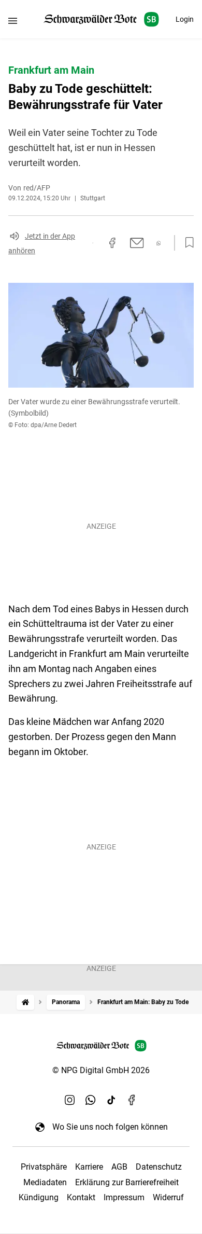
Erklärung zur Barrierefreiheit (127, 1182)
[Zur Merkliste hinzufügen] (186, 242)
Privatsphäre (44, 1167)
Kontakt (81, 1197)
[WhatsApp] (90, 1099)
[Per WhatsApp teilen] (158, 243)
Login (185, 19)
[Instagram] (70, 1099)
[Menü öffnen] (12, 20)
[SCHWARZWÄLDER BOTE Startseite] (101, 19)
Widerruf (168, 1197)
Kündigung (39, 1197)
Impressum (124, 1197)
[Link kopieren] (92, 243)
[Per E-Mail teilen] (137, 242)
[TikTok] (111, 1099)
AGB (119, 1167)
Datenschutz (159, 1167)
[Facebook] (132, 1099)
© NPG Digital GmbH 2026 (101, 1070)
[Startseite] (25, 1002)
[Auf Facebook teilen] (112, 242)
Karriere (89, 1167)
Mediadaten (45, 1182)
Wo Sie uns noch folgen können (110, 1127)
